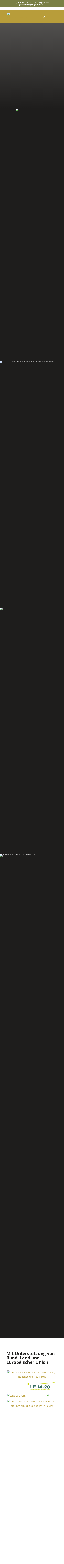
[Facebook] (32, 1481)
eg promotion (22, 1539)
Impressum (51, 1548)
